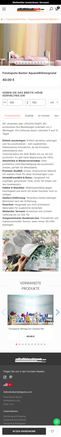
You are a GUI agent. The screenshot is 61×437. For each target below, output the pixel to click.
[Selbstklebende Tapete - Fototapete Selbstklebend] (30, 10)
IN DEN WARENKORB (24, 431)
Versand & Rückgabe (14, 423)
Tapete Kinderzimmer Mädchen (42, 19)
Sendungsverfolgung (14, 416)
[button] (16, 63)
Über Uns (8, 404)
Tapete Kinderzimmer (16, 19)
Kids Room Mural (12, 397)
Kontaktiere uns (11, 400)
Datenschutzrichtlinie (14, 419)
